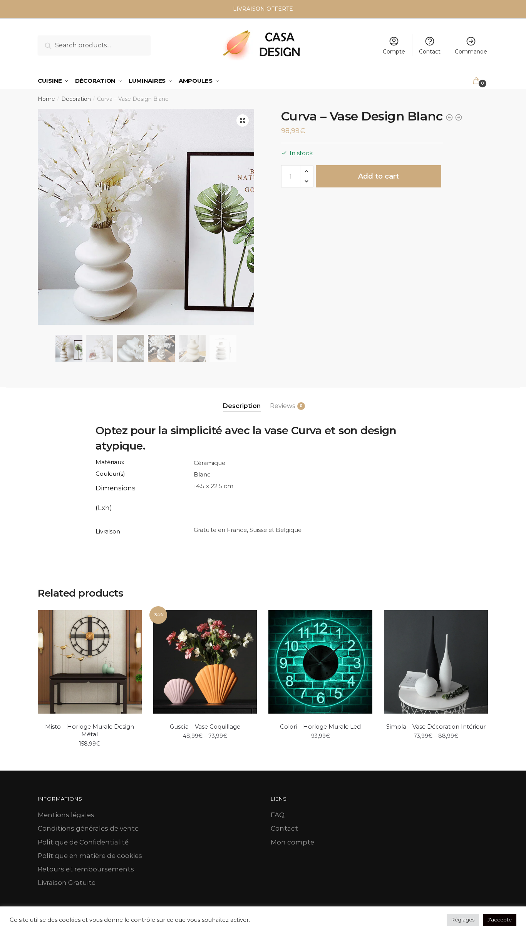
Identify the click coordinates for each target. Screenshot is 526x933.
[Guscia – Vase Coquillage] (205, 662)
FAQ (278, 815)
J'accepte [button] (499, 919)
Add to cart (378, 176)
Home (46, 98)
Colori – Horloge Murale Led (320, 726)
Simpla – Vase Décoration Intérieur (436, 726)
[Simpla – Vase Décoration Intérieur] (436, 662)
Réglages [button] (462, 919)
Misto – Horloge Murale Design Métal (89, 730)
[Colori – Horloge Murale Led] (320, 662)
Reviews (282, 406)
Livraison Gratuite (66, 882)
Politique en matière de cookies (90, 855)
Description (242, 406)
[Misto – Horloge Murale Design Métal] (90, 662)
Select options (204, 760)
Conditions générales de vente (88, 828)
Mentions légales (66, 815)
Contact (430, 51)
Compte (394, 51)
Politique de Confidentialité (83, 842)
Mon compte (292, 842)
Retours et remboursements (86, 869)
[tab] (242, 400)
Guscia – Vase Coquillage (205, 726)
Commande (471, 51)
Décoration (76, 98)
